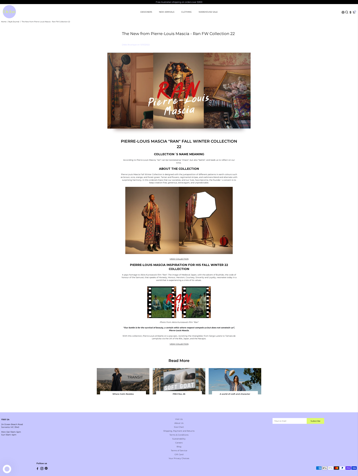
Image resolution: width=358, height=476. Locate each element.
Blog (179, 446)
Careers (179, 443)
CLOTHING (186, 12)
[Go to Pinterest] (46, 469)
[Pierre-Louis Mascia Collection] (179, 319)
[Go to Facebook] (37, 469)
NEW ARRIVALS (166, 12)
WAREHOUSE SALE (208, 12)
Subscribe (315, 421)
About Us (178, 423)
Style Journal (13, 22)
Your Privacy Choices (179, 458)
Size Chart (179, 427)
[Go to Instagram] (42, 469)
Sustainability (179, 439)
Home (3, 22)
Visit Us (179, 419)
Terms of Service (179, 450)
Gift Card (179, 454)
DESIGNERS (146, 12)
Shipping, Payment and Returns (179, 431)
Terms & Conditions (179, 435)
